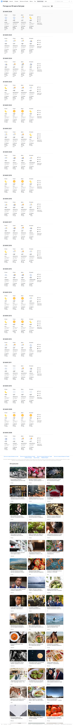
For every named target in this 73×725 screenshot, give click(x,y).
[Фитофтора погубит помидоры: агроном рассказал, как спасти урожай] (54, 713)
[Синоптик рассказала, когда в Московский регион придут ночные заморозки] (54, 475)
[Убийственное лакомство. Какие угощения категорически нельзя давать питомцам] (54, 530)
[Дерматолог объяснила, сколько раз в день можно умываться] (18, 695)
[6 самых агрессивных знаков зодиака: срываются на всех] (18, 658)
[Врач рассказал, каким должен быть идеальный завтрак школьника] (36, 640)
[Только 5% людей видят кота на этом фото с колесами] (54, 567)
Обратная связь (57, 724)
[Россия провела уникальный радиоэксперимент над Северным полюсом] (54, 621)
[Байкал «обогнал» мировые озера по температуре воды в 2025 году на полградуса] (36, 585)
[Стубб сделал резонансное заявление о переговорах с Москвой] (18, 603)
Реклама (9, 724)
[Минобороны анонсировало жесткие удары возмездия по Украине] (18, 621)
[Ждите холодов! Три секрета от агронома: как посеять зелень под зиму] (36, 530)
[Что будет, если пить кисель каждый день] (54, 493)
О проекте (29, 724)
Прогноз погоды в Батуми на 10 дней (61, 456)
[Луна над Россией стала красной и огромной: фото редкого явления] (36, 658)
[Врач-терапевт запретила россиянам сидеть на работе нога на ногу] (36, 621)
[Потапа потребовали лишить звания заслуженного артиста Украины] (54, 603)
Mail (1, 724)
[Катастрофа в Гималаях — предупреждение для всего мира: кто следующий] (18, 475)
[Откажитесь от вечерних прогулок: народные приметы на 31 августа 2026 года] (54, 640)
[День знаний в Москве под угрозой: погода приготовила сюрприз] (18, 512)
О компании (5, 724)
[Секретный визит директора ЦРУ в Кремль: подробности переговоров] (18, 585)
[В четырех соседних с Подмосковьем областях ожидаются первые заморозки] (36, 603)
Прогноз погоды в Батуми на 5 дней (27, 456)
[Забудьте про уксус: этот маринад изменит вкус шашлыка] (36, 493)
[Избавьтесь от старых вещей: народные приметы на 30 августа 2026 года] (18, 493)
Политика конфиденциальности (37, 724)
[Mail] (2, 1)
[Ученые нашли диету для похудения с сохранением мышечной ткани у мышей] (54, 658)
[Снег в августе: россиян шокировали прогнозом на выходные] (18, 530)
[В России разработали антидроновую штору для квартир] (18, 713)
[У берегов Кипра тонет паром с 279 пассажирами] (36, 713)
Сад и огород (36, 457)
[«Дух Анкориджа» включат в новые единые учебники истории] (54, 676)
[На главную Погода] (5, 1)
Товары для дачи (44, 457)
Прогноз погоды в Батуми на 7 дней (44, 456)
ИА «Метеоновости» (68, 724)
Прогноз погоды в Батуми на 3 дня (11, 456)
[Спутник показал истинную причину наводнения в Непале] (18, 567)
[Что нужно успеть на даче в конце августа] (54, 548)
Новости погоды (28, 457)
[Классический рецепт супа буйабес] (18, 640)
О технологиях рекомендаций (48, 724)
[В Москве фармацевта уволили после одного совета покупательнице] (18, 548)
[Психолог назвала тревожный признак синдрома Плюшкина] (54, 512)
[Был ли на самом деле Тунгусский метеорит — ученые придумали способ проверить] (54, 695)
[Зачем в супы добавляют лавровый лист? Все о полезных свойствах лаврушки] (54, 585)
